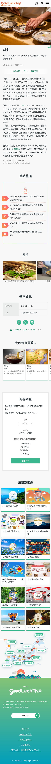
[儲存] (49, 46)
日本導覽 (18, 330)
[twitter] (25, 322)
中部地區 (29, 663)
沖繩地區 (12, 642)
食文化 (32, 330)
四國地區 (18, 663)
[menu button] (47, 3)
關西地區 (21, 651)
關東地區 (36, 658)
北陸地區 (27, 646)
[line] (32, 322)
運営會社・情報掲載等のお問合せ (25, 750)
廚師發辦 (16, 149)
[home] (11, 4)
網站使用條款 (25, 735)
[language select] (36, 3)
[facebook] (19, 322)
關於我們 (25, 729)
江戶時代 (23, 106)
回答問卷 (25, 461)
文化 (25, 330)
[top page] (11, 330)
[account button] (41, 3)
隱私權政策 (25, 745)
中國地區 (10, 653)
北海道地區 (39, 635)
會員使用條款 (25, 740)
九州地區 (7, 665)
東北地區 (41, 651)
